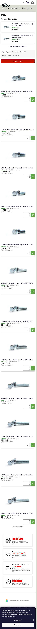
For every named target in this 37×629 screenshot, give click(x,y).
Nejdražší (23, 52)
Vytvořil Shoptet (14, 600)
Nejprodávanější (6, 56)
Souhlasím (17, 625)
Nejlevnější (15, 52)
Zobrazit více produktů (17, 46)
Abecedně (16, 56)
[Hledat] (23, 2)
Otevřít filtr (17, 61)
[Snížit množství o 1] (30, 101)
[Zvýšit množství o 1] (30, 98)
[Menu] (33, 3)
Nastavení (17, 620)
